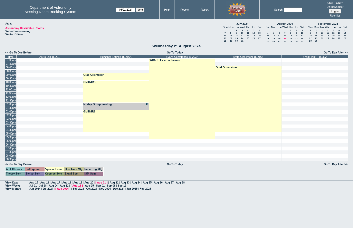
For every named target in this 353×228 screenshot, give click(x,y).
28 (225, 41)
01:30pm (11, 107)
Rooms (184, 9)
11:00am (11, 89)
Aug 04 (53, 185)
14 (225, 35)
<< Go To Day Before (18, 52)
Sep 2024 (78, 188)
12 (253, 33)
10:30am (11, 85)
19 (253, 35)
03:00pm (11, 118)
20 (259, 35)
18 (248, 35)
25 (248, 38)
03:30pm (11, 122)
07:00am (11, 60)
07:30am (11, 63)
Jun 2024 (34, 188)
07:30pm (11, 151)
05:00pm (11, 133)
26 (253, 38)
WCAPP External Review (165, 60)
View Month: (13, 188)
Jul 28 (43, 185)
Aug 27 (169, 182)
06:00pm (11, 140)
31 (242, 41)
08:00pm (11, 155)
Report (205, 9)
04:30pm (11, 129)
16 (236, 35)
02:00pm (11, 111)
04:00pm (11, 126)
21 (225, 38)
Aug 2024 (63, 188)
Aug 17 (55, 182)
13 (259, 33)
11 (248, 33)
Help (167, 9)
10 (242, 33)
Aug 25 (147, 182)
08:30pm (11, 159)
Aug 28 (180, 182)
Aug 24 (136, 182)
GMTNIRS (89, 82)
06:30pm (11, 144)
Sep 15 (122, 185)
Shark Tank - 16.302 (315, 56)
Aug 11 (64, 185)
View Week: (12, 185)
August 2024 (285, 23)
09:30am (11, 78)
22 (231, 38)
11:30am (11, 93)
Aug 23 (125, 182)
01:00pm (11, 104)
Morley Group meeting (97, 104)
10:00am (11, 82)
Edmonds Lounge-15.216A (116, 56)
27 (259, 38)
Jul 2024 (48, 188)
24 (242, 38)
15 (231, 35)
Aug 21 (101, 182)
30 (236, 41)
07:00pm (11, 148)
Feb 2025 (145, 188)
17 (242, 35)
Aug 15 (33, 182)
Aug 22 (114, 182)
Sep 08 (111, 185)
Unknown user (335, 6)
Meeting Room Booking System (50, 12)
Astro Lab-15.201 (49, 56)
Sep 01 (100, 185)
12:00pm (11, 96)
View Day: (11, 182)
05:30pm (11, 137)
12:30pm (11, 100)
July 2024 (242, 23)
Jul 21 (33, 185)
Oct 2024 (91, 188)
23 (236, 38)
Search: (278, 9)
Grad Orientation (226, 67)
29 (231, 41)
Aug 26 (158, 182)
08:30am (11, 71)
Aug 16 (44, 182)
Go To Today (175, 52)
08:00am (11, 67)
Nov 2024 (105, 188)
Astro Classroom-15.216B (248, 56)
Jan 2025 (131, 188)
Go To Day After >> (336, 52)
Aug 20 (88, 182)
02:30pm (11, 115)
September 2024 (328, 23)
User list (335, 15)
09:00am (11, 74)
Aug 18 (66, 182)
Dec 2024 (118, 188)
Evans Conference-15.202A (182, 56)
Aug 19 (77, 182)
